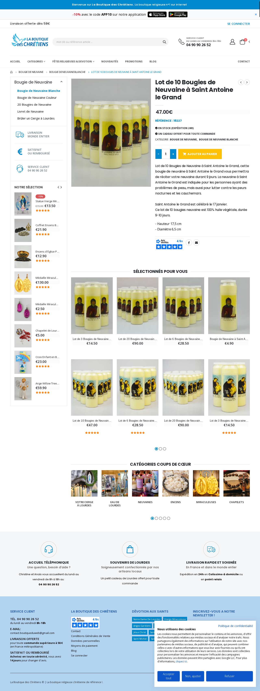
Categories (35, 61)
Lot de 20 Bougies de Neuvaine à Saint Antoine (183, 420)
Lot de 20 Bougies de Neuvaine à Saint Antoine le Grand (137, 339)
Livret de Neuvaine (30, 111)
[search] (164, 42)
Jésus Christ (139, 632)
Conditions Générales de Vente (90, 636)
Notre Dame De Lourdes (146, 619)
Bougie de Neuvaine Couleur (37, 97)
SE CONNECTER (238, 24)
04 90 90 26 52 (198, 44)
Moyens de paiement (84, 646)
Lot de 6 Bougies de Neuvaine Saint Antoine (137, 420)
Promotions (133, 61)
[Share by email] (196, 242)
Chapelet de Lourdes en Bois (48, 330)
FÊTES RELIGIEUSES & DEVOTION (72, 61)
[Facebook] (189, 242)
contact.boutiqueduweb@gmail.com (32, 633)
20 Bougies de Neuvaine (34, 104)
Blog (153, 61)
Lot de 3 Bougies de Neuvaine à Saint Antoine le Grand (92, 339)
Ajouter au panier (202, 154)
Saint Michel (140, 638)
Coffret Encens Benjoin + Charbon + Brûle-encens (48, 225)
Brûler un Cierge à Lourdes (36, 118)
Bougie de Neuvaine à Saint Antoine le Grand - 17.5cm (229, 339)
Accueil (15, 61)
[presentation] (58, 187)
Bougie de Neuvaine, (183, 139)
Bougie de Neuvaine (31, 72)
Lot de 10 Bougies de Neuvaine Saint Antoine (92, 420)
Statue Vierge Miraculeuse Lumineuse (48, 201)
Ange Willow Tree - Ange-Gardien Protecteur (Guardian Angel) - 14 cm (48, 383)
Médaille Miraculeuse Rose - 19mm (48, 304)
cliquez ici (181, 661)
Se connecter (79, 655)
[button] (244, 42)
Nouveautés (109, 61)
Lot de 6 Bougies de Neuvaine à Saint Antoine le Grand (183, 339)
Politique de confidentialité (235, 626)
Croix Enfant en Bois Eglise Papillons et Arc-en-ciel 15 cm (48, 357)
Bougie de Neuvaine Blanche (67, 72)
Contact (244, 61)
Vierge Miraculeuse (175, 619)
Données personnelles (85, 641)
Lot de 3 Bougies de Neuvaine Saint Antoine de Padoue (229, 420)
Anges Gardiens (142, 625)
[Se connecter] (232, 42)
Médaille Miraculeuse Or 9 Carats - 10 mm (48, 278)
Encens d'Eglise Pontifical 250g (48, 251)
